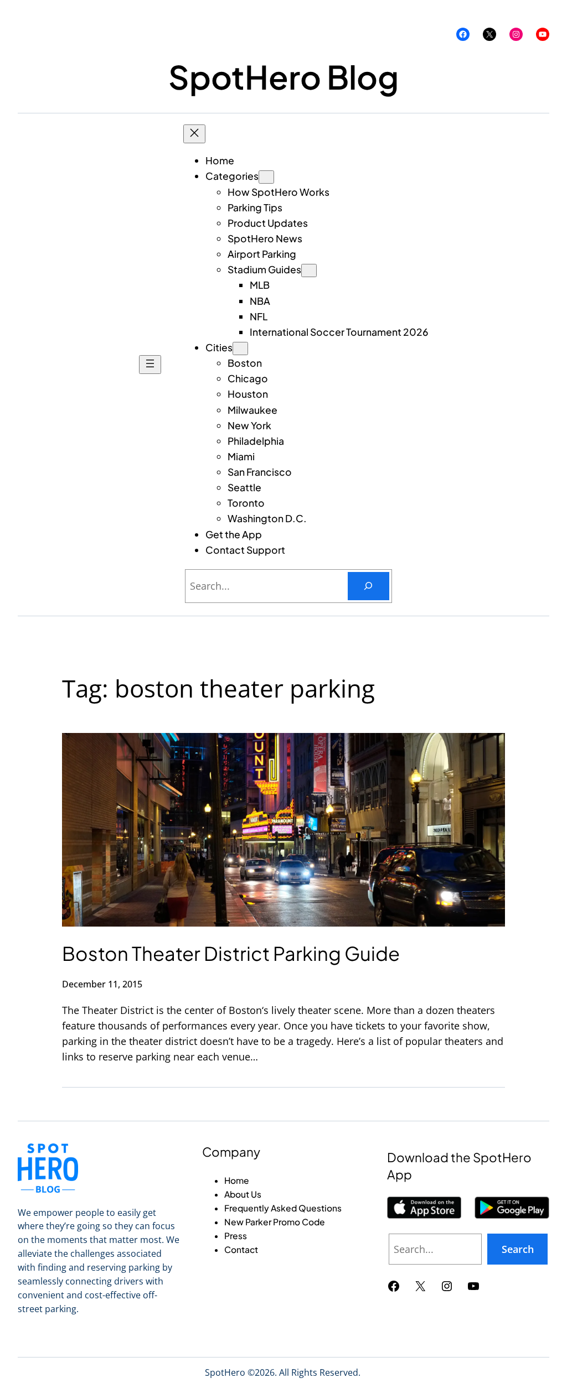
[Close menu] (194, 133)
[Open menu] (150, 364)
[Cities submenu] (240, 348)
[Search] (368, 586)
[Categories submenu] (266, 177)
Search (518, 1249)
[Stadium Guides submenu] (309, 270)
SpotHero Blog (283, 76)
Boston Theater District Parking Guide (231, 953)
